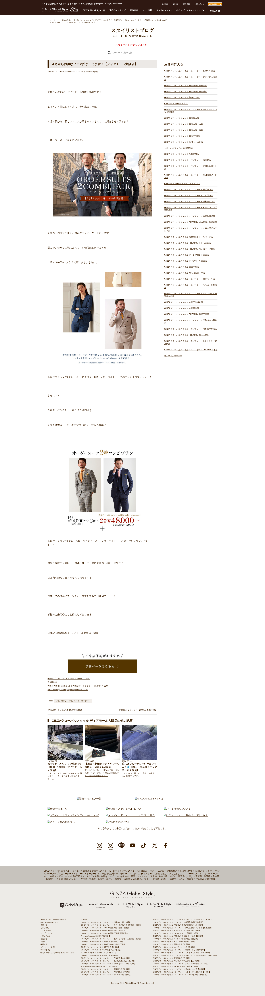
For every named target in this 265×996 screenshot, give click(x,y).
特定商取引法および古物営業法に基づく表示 (57, 953)
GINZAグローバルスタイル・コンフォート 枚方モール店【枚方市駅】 (179, 950)
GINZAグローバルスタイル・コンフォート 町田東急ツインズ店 (190, 176)
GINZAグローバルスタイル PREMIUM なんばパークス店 (189, 249)
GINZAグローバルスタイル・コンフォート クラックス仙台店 (190, 78)
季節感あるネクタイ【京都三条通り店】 (138, 709)
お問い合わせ (200, 4)
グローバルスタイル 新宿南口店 (178, 148)
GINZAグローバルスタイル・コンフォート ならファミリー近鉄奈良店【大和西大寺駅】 (186, 955)
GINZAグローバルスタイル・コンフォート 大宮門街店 (188, 195)
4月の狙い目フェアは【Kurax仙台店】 (66, 709)
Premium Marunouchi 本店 (176, 103)
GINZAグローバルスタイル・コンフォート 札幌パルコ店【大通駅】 (106, 922)
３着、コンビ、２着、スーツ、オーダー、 (73, 701)
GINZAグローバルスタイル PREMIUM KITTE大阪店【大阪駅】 (176, 933)
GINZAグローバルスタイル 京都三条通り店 (183, 302)
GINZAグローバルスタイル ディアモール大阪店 (185, 261)
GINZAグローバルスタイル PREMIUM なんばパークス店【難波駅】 (178, 936)
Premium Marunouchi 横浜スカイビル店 (182, 183)
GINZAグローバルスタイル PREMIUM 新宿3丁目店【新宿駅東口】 (106, 933)
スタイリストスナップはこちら (132, 45)
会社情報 (165, 4)
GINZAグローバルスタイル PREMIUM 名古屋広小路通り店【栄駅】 (178, 925)
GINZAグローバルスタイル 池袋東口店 (181, 154)
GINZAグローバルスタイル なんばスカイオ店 (184, 273)
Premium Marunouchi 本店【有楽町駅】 (96, 936)
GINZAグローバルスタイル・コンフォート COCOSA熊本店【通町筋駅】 (180, 975)
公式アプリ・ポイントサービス (190, 10)
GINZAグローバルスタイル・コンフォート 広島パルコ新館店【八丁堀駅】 (181, 964)
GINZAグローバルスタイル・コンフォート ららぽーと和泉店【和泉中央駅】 (182, 953)
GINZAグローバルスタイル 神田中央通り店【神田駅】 (101, 950)
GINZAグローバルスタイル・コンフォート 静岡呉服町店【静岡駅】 (178, 922)
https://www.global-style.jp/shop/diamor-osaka (68, 689)
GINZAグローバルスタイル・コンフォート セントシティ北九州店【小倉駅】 (182, 972)
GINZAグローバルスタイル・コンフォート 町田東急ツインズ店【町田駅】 (109, 964)
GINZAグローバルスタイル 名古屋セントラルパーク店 (188, 237)
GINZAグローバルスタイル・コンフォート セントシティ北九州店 (190, 342)
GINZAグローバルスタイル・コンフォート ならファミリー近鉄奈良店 (190, 294)
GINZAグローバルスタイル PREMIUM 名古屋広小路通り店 (190, 222)
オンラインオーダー (173, 356)
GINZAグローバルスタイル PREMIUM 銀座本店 (185, 85)
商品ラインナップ (117, 10)
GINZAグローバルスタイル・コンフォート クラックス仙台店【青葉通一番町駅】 (111, 925)
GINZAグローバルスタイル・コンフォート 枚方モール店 (189, 279)
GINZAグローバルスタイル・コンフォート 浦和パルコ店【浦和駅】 (106, 975)
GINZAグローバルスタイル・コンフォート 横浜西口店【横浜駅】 (106, 969)
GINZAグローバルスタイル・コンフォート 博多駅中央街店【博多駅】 (179, 969)
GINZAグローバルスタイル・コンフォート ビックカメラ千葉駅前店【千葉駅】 (182, 919)
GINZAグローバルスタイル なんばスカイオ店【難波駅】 (174, 947)
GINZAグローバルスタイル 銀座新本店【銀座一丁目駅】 (102, 941)
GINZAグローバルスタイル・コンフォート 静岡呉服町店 (189, 216)
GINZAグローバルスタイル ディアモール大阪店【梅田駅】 (175, 941)
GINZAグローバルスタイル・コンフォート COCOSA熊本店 (190, 350)
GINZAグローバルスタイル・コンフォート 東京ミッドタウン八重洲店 (190, 110)
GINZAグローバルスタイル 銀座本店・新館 (183, 130)
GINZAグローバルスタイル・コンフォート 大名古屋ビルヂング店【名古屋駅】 (182, 928)
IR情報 (175, 4)
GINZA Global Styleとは (94, 10)
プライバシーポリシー (48, 947)
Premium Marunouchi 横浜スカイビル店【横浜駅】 (100, 966)
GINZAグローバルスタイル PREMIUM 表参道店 (185, 91)
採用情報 (186, 4)
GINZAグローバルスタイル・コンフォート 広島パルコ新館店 (190, 321)
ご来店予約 (215, 11)
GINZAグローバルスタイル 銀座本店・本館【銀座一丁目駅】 (104, 944)
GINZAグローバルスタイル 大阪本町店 (181, 267)
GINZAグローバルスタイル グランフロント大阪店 (186, 255)
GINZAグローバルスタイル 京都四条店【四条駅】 (171, 958)
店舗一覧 (43, 925)
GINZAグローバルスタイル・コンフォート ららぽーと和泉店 (190, 286)
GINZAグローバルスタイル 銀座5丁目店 (182, 136)
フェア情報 (147, 10)
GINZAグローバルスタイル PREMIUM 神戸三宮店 (186, 314)
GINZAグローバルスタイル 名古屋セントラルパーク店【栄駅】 (177, 930)
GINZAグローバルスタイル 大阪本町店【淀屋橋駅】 (172, 944)
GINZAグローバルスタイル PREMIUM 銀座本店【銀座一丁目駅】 (105, 928)
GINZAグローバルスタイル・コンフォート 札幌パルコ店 (189, 71)
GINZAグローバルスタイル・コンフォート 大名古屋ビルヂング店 (190, 229)
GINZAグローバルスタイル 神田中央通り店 (183, 142)
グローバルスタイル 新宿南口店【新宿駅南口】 (99, 953)
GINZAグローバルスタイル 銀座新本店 (181, 118)
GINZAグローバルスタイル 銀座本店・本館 (183, 124)
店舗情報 (134, 10)
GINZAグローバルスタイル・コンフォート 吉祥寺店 (187, 160)
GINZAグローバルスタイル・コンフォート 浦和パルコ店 (189, 201)
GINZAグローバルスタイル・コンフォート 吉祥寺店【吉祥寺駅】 (106, 958)
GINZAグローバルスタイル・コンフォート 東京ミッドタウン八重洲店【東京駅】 (111, 939)
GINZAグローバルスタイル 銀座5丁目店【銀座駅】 (100, 947)
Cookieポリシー (46, 950)
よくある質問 (45, 930)
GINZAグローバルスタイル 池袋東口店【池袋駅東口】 (101, 955)
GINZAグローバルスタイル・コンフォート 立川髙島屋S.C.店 (190, 167)
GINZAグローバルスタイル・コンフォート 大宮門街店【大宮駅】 (106, 972)
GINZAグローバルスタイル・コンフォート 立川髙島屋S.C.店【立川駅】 (108, 961)
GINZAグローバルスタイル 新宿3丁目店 (182, 97)
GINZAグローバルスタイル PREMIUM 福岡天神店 (186, 335)
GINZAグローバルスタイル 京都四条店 (181, 308)
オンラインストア (164, 10)
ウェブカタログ (46, 933)
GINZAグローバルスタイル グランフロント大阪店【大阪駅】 (176, 939)
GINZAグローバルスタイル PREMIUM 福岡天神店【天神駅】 (176, 966)
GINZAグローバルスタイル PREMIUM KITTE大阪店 (187, 243)
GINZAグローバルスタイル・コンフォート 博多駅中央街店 (190, 329)
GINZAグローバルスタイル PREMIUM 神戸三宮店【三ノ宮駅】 (176, 961)
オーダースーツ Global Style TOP (53, 919)
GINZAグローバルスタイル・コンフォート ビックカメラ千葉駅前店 (190, 208)
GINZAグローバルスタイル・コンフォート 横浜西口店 (188, 189)
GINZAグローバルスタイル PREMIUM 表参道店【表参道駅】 (104, 930)
